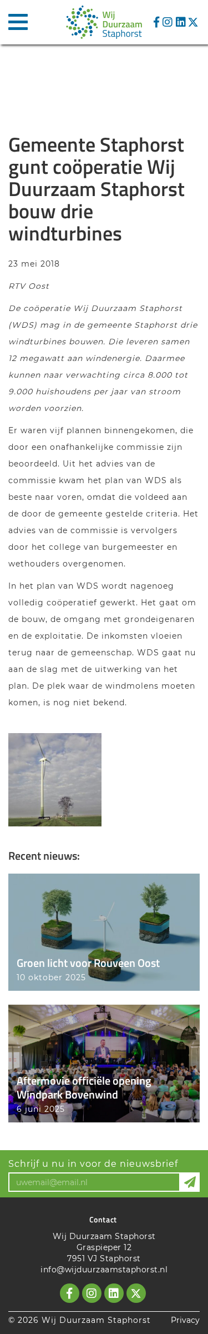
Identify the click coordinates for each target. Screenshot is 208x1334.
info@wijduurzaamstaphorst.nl (104, 1270)
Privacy (185, 1320)
